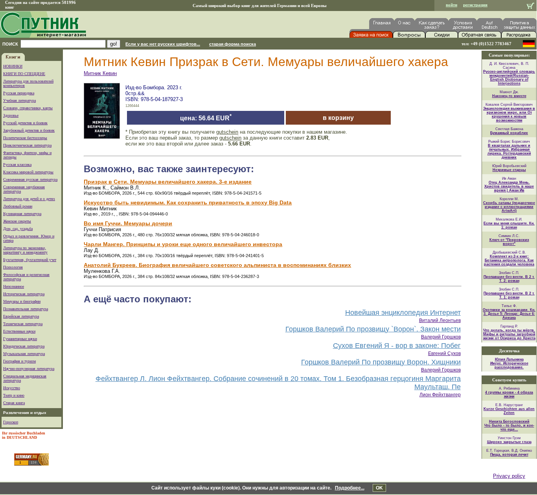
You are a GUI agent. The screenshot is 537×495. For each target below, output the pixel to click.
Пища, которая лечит (509, 454)
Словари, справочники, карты (28, 108)
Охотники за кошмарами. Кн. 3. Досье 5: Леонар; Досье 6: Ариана (509, 314)
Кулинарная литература (22, 214)
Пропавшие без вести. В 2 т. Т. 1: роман (509, 295)
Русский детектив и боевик (25, 123)
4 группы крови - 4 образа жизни (509, 394)
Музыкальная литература (24, 353)
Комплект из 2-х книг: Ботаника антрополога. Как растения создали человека (509, 260)
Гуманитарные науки (20, 339)
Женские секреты (17, 221)
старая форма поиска (232, 44)
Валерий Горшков (441, 337)
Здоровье (10, 115)
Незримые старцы (509, 170)
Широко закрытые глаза (509, 442)
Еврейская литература (21, 316)
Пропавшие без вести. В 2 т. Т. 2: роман (509, 279)
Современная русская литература (30, 179)
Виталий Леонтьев (440, 320)
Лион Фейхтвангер (440, 394)
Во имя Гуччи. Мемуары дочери (128, 223)
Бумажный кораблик (509, 133)
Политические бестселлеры (25, 138)
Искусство (11, 388)
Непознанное (13, 286)
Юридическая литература (23, 346)
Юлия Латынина (509, 359)
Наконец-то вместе (509, 96)
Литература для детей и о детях (29, 199)
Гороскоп (10, 422)
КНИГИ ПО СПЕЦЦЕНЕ (24, 74)
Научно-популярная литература (28, 368)
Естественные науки (19, 331)
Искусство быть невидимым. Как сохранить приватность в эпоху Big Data (188, 202)
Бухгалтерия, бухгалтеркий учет (29, 260)
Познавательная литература (25, 309)
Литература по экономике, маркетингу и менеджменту (25, 250)
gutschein (227, 132)
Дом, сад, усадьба (18, 228)
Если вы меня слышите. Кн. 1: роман (509, 225)
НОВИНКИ (12, 66)
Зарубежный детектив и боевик (29, 130)
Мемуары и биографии (21, 301)
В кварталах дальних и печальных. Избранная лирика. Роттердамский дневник (509, 151)
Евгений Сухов (444, 353)
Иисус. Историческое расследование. (509, 365)
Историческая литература (23, 294)
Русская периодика (18, 93)
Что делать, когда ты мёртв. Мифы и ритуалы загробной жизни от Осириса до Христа (509, 334)
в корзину (338, 117)
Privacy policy (509, 476)
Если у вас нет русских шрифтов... (162, 44)
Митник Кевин (100, 73)
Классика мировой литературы (28, 172)
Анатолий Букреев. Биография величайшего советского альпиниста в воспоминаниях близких (217, 265)
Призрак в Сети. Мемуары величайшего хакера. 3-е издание (168, 181)
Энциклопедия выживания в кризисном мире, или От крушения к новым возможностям (509, 114)
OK (379, 488)
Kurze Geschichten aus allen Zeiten (509, 411)
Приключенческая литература (27, 145)
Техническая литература (22, 324)
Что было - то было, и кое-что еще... (509, 427)
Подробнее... (349, 488)
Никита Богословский (509, 421)
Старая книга (14, 403)
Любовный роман (17, 206)
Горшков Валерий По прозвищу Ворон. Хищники (381, 362)
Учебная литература (19, 100)
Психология (13, 267)
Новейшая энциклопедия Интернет (403, 313)
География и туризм (19, 361)
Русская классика (17, 164)
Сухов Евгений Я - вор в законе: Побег (397, 346)
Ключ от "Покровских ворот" (509, 242)
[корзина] (530, 6)
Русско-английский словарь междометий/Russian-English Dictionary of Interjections (509, 77)
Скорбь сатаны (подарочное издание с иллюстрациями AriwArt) (509, 207)
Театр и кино (13, 395)
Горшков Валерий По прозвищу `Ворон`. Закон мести (373, 329)
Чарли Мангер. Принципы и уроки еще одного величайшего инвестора (183, 244)
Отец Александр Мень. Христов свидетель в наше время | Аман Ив (509, 186)
